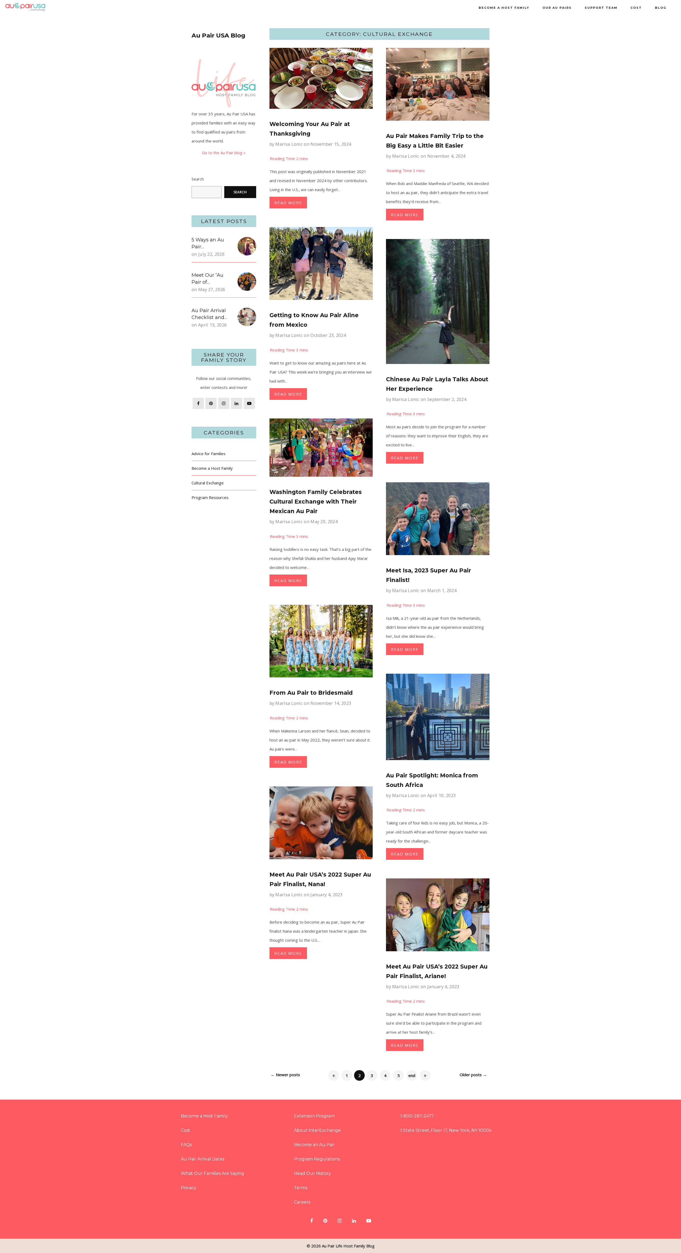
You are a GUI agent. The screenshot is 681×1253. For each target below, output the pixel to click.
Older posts (473, 1074)
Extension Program (314, 1115)
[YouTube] (249, 403)
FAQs (186, 1144)
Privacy (188, 1187)
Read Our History (312, 1173)
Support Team (601, 8)
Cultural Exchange (208, 482)
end (411, 1075)
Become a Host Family (504, 8)
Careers (302, 1202)
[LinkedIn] (236, 403)
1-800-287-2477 (417, 1115)
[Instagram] (223, 403)
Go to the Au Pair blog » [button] (224, 152)
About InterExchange (317, 1130)
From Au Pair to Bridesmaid (311, 692)
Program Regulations (317, 1159)
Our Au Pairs (557, 8)
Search (198, 179)
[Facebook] (198, 403)
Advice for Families (209, 453)
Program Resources (210, 497)
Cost (636, 8)
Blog (660, 8)
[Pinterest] (211, 403)
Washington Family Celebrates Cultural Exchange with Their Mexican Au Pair (315, 501)
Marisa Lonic (289, 144)
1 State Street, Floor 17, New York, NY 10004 (446, 1130)
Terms (300, 1187)
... (339, 189)
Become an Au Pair (314, 1144)
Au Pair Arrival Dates (202, 1159)
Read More (288, 202)
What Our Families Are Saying (212, 1173)
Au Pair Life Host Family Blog (348, 1245)
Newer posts (285, 1074)
